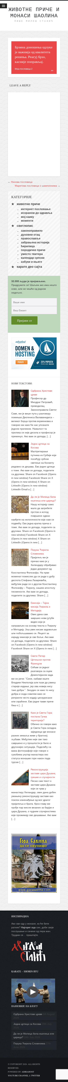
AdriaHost (28, 1071)
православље (30, 238)
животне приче (28, 204)
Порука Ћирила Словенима (29, 1043)
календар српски (32, 257)
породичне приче (33, 250)
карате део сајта (29, 267)
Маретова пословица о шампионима (36, 185)
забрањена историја (35, 242)
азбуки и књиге (31, 261)
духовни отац (30, 234)
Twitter (35, 1075)
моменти (27, 220)
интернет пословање (36, 208)
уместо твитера (32, 253)
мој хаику (27, 216)
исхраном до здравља (36, 212)
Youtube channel (18, 1075)
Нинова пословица (21, 182)
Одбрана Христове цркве (27, 1014)
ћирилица (28, 246)
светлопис (25, 225)
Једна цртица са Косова (27, 1024)
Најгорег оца (28, 927)
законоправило (32, 230)
